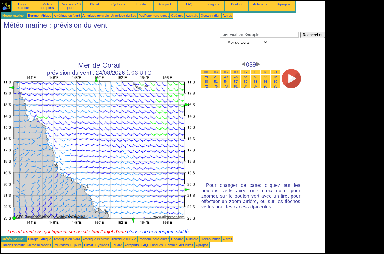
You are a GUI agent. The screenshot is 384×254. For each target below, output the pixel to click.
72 (206, 86)
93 (275, 86)
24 (206, 77)
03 (216, 72)
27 (216, 77)
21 (275, 72)
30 (226, 77)
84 (246, 86)
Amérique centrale (95, 15)
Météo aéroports (47, 6)
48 (206, 81)
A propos (284, 4)
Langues (213, 4)
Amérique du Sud (123, 15)
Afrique (46, 15)
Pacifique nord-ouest (154, 15)
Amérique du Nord (67, 15)
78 (226, 86)
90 (265, 86)
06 (226, 72)
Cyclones (118, 4)
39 (255, 77)
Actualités (260, 4)
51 (216, 81)
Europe (33, 15)
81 (236, 86)
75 (216, 86)
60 (246, 81)
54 (226, 81)
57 (236, 81)
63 (255, 81)
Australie (192, 15)
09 (236, 72)
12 (246, 72)
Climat (94, 4)
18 (265, 72)
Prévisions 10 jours (71, 6)
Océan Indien (210, 15)
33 (236, 77)
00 (206, 72)
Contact (236, 4)
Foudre (141, 4)
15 (255, 72)
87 (255, 86)
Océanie (177, 15)
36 (246, 77)
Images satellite (23, 6)
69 (275, 81)
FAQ (189, 4)
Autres (227, 15)
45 (275, 77)
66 (265, 81)
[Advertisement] (110, 45)
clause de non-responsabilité (158, 231)
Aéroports (165, 4)
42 (265, 77)
